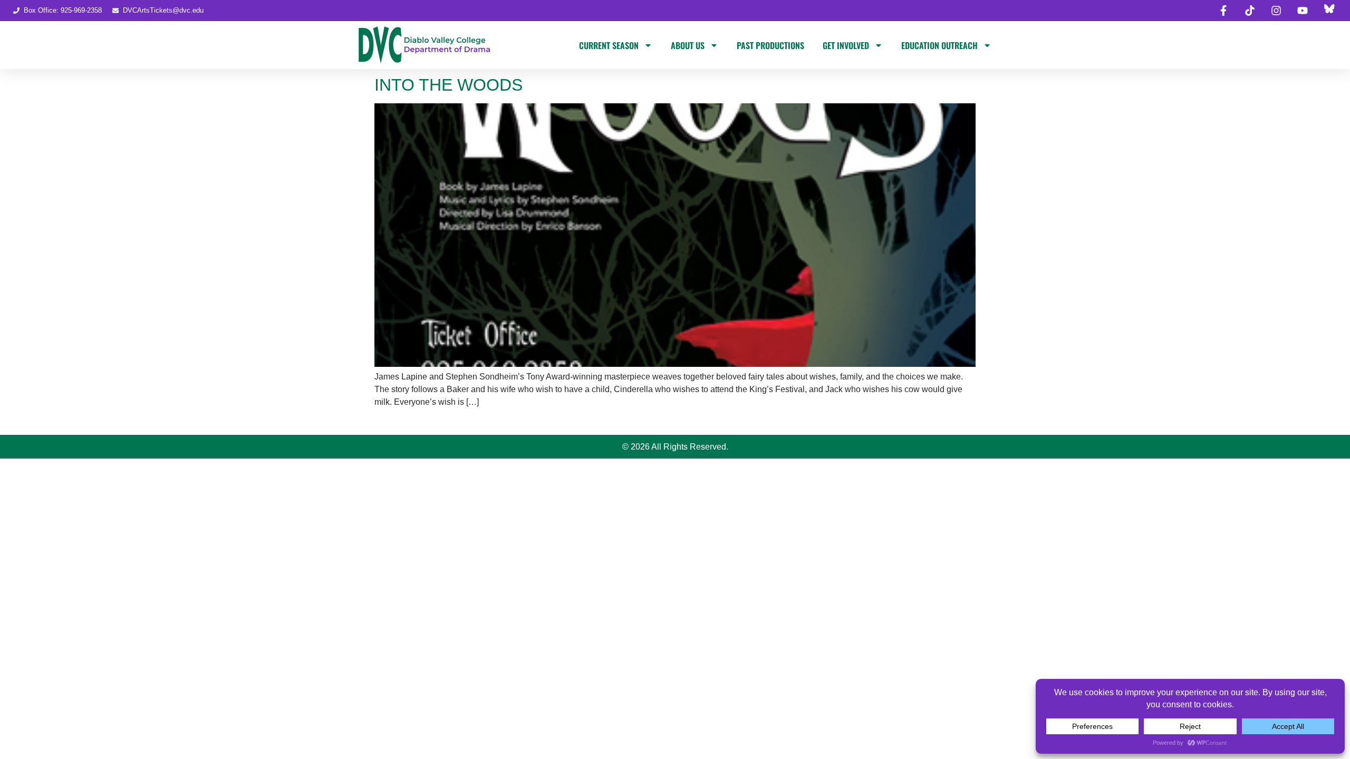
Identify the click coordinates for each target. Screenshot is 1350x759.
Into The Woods (448, 84)
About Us (688, 45)
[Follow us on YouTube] (1302, 10)
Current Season (609, 45)
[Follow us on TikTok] (1250, 10)
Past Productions (770, 45)
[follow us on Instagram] (1276, 10)
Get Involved (846, 45)
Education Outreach (939, 45)
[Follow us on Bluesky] (1329, 10)
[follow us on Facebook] (1223, 10)
